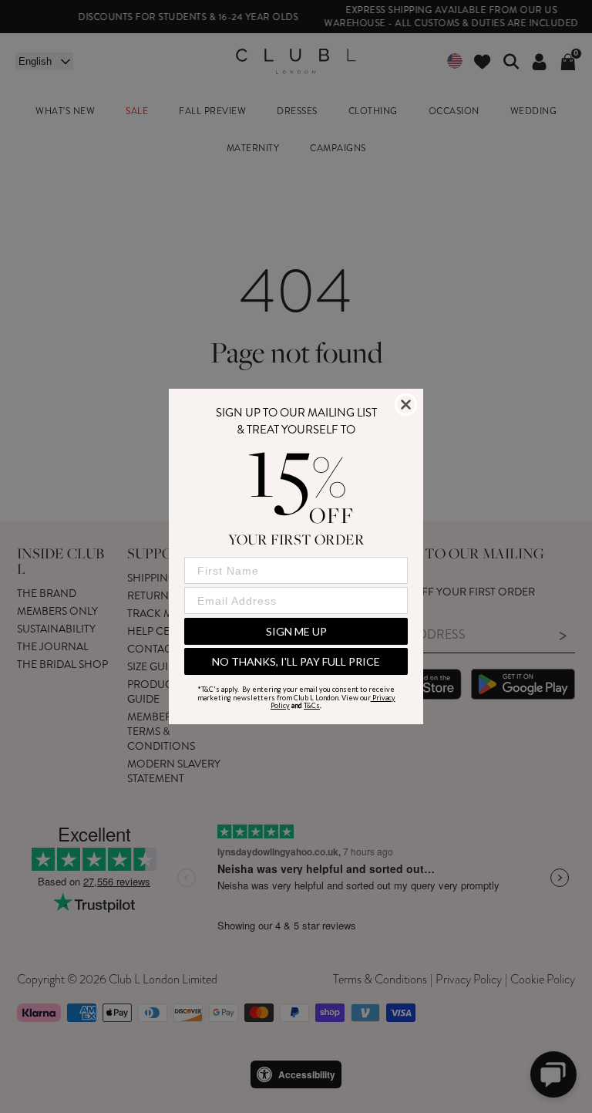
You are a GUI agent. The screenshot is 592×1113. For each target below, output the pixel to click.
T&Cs (312, 705)
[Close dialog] (405, 404)
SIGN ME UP (296, 631)
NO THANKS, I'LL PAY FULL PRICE (296, 661)
